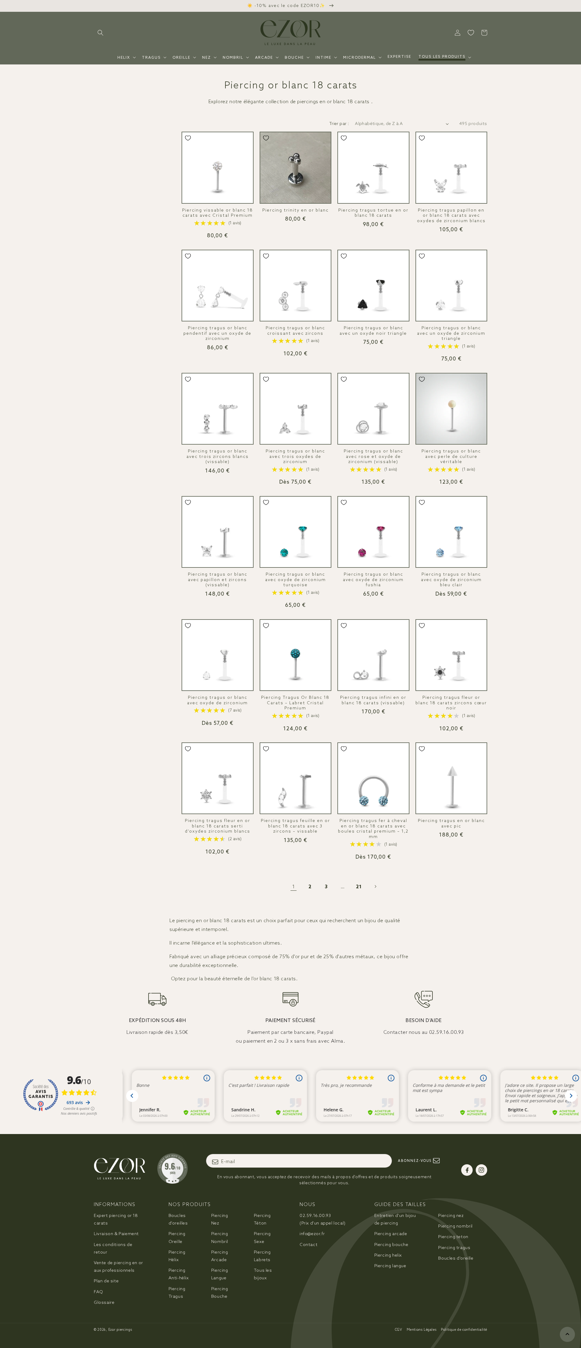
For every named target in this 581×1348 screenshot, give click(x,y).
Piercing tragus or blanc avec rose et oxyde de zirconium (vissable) (373, 456)
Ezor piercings (120, 1329)
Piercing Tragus (177, 1292)
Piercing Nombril (219, 1237)
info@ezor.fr (312, 1233)
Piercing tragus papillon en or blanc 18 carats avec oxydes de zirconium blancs (451, 215)
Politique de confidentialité (464, 1329)
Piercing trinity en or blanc (295, 210)
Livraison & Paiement (116, 1233)
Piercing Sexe (262, 1237)
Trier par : (339, 123)
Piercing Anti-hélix (179, 1274)
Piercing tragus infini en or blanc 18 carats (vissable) (373, 700)
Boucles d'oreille (455, 1258)
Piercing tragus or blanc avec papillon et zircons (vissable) (217, 579)
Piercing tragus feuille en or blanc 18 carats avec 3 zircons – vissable (295, 826)
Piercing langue (390, 1265)
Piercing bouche (391, 1244)
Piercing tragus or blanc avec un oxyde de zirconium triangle (451, 333)
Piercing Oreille (177, 1237)
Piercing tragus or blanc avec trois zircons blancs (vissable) (217, 456)
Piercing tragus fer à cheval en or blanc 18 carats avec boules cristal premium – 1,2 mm (373, 828)
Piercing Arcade (219, 1255)
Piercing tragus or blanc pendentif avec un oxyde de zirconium (217, 333)
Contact (308, 1244)
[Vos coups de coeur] (471, 32)
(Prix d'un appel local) (323, 1219)
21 (359, 886)
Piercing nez (451, 1215)
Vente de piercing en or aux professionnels (118, 1266)
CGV (398, 1329)
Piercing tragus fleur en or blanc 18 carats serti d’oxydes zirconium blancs (217, 826)
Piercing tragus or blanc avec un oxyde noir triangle (373, 330)
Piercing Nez (219, 1219)
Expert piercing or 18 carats (116, 1219)
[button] (100, 32)
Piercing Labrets (262, 1255)
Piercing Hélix (177, 1255)
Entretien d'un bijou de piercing (395, 1219)
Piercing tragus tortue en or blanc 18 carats (373, 213)
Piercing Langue (219, 1274)
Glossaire (104, 1302)
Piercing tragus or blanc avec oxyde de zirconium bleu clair (451, 579)
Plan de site (106, 1281)
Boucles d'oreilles (178, 1219)
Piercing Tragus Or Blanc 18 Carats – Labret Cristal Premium (295, 703)
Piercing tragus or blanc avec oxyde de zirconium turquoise (295, 579)
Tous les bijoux (263, 1274)
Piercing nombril (455, 1226)
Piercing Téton (262, 1219)
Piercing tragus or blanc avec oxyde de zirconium (217, 700)
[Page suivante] (375, 886)
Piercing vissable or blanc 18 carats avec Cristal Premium (217, 213)
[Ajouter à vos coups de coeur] (188, 138)
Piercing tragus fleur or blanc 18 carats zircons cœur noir (451, 703)
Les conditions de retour (113, 1248)
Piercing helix (388, 1255)
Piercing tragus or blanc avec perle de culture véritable (451, 456)
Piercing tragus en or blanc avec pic (451, 823)
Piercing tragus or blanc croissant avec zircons (295, 330)
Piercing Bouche (219, 1292)
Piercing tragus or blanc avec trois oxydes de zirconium (295, 456)
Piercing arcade (390, 1233)
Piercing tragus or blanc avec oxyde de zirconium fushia (373, 579)
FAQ (98, 1291)
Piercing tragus (454, 1247)
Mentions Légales (422, 1329)
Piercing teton (453, 1236)
